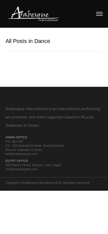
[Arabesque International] (33, 13)
